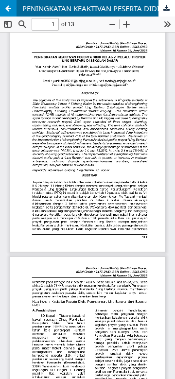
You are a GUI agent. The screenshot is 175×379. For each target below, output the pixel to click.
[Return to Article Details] (8, 8)
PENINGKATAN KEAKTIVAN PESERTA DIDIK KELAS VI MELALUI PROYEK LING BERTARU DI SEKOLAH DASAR (98, 8)
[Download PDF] (166, 8)
